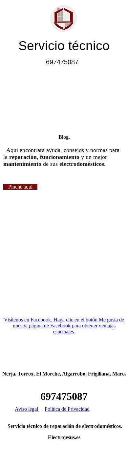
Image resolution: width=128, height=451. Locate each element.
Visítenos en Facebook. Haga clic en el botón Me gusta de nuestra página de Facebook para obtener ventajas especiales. (64, 325)
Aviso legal (27, 409)
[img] (64, 19)
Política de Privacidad (67, 409)
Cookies (104, 409)
